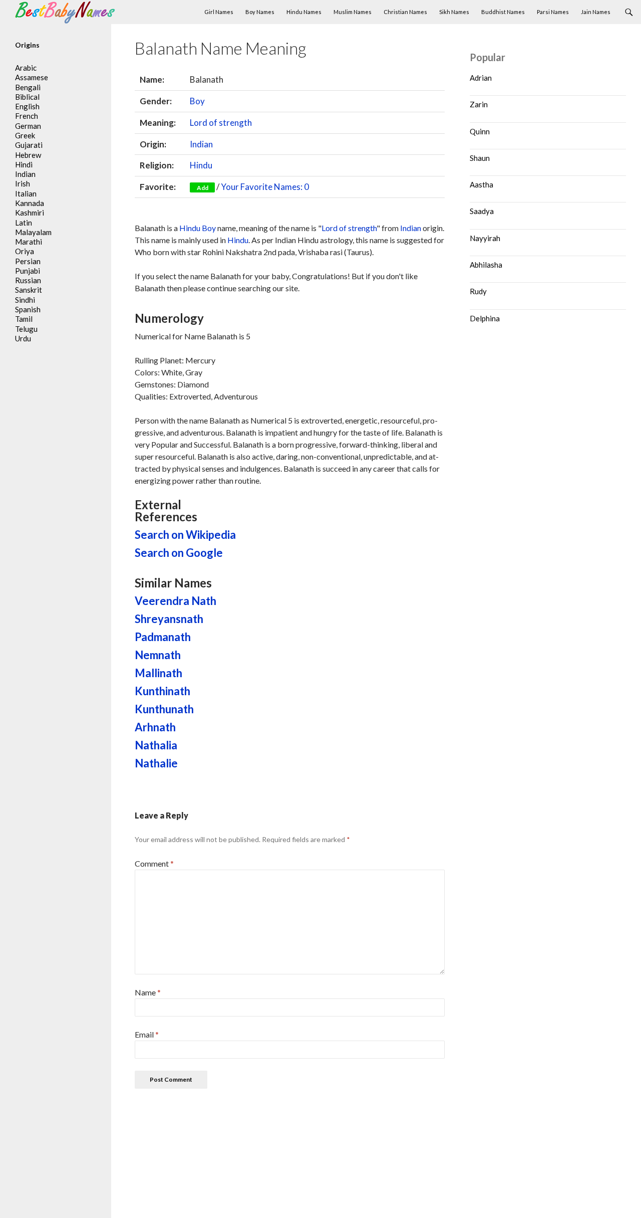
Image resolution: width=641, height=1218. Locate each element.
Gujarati (29, 144)
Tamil (24, 318)
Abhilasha (486, 264)
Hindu (201, 165)
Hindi (24, 164)
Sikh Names (454, 12)
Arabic (26, 67)
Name (148, 992)
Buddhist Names (503, 12)
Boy (197, 101)
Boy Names (259, 12)
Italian (26, 193)
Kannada (29, 203)
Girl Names (218, 12)
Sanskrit (28, 289)
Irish (22, 183)
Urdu (23, 338)
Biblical (27, 96)
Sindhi (25, 299)
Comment (154, 863)
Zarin (479, 104)
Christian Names (405, 12)
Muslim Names (353, 12)
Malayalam (33, 232)
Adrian (481, 77)
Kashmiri (29, 212)
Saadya (482, 211)
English (27, 106)
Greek (25, 135)
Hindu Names (304, 12)
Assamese (31, 77)
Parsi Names (553, 12)
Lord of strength (221, 122)
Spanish (28, 309)
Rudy (478, 291)
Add (202, 187)
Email (147, 1034)
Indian (201, 144)
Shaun (480, 157)
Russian (28, 280)
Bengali (28, 87)
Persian (28, 261)
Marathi (28, 241)
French (26, 115)
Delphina (485, 318)
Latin (23, 222)
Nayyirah (485, 238)
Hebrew (28, 154)
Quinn (480, 131)
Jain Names (595, 12)
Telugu (26, 328)
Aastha (481, 184)
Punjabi (27, 270)
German (28, 125)
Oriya (24, 251)
